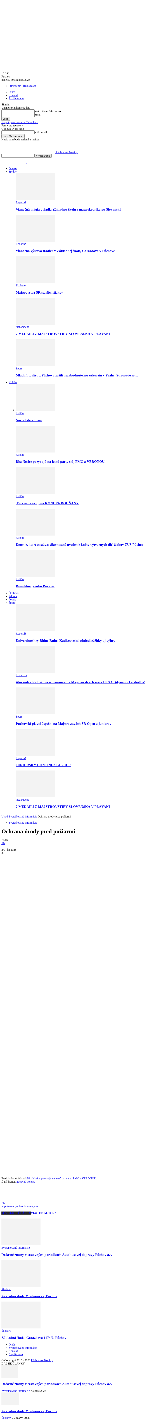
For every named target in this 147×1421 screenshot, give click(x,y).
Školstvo (21, 285)
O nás (12, 91)
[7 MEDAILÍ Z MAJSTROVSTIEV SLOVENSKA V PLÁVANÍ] (35, 323)
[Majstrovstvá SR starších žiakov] (35, 282)
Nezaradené (22, 326)
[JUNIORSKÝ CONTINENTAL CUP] (35, 755)
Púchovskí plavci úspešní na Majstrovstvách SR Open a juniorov (63, 723)
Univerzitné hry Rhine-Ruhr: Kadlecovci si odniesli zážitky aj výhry (65, 640)
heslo (38, 114)
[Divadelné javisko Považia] (35, 576)
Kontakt (13, 95)
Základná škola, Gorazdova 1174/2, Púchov (33, 1338)
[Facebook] (7, 858)
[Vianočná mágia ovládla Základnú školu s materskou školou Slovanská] (35, 199)
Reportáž (21, 202)
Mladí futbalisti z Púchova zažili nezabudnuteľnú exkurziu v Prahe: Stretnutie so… (77, 375)
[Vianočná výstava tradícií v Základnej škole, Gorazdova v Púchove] (35, 240)
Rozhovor (21, 675)
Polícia (12, 599)
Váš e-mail (41, 132)
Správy (13, 171)
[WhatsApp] (46, 858)
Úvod (4, 816)
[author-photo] (10, 1199)
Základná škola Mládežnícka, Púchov (29, 1296)
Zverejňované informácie (23, 816)
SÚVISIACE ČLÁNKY (16, 1213)
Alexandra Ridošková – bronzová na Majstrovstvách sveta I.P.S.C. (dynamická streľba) (80, 682)
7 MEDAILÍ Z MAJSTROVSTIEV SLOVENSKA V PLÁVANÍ (63, 334)
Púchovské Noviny (42, 1360)
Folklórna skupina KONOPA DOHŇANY (47, 503)
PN (3, 843)
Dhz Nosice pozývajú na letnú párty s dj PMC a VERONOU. (60, 461)
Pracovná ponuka (25, 1181)
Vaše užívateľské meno (48, 111)
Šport (19, 368)
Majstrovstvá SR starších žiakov (39, 292)
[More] (59, 858)
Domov (13, 168)
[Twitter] (20, 858)
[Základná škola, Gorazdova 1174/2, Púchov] (21, 1327)
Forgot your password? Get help (19, 122)
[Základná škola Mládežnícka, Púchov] (21, 1286)
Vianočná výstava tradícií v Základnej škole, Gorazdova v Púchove (65, 251)
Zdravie (13, 596)
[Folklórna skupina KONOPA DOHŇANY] (35, 492)
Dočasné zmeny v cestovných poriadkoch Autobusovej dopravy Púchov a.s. (56, 1255)
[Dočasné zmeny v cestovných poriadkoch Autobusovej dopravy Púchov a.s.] (21, 1244)
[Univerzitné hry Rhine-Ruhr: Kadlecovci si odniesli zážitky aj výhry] (35, 630)
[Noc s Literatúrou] (35, 409)
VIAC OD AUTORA (44, 1213)
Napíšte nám (16, 1354)
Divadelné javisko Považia (35, 586)
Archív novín (16, 98)
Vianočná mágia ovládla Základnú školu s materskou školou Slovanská (68, 209)
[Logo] (14, 162)
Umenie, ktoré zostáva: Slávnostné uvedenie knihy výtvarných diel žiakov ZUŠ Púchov (80, 544)
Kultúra (13, 382)
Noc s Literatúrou (29, 420)
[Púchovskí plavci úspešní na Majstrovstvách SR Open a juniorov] (35, 713)
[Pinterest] (33, 858)
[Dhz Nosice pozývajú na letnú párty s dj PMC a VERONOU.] (35, 451)
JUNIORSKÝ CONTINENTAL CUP (43, 765)
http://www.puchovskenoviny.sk (19, 1206)
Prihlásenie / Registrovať (23, 85)
